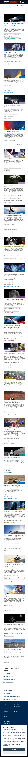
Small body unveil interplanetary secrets (14, 185)
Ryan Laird (6, 64)
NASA (18, 414)
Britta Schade (10, 233)
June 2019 (22, 129)
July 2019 (22, 156)
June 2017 (22, 76)
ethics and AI (15, 282)
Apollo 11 (5, 167)
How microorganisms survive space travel (14, 353)
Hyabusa (12, 195)
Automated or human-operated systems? (13, 79)
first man (10, 167)
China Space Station (16, 255)
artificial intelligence (7, 282)
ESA (10, 34)
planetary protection (12, 140)
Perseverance (6, 443)
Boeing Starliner (7, 633)
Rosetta (20, 61)
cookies (18, 744)
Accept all (14, 749)
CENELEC (9, 224)
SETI (11, 662)
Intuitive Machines (14, 633)
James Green (10, 202)
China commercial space (8, 336)
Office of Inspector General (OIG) (9, 608)
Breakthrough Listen (13, 660)
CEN (5, 224)
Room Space (6, 673)
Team (5, 709)
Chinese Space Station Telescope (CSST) (11, 258)
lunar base (6, 441)
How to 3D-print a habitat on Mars (12, 485)
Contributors (17, 706)
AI (4, 520)
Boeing (10, 605)
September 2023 (21, 351)
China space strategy (18, 336)
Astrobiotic (6, 411)
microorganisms (7, 364)
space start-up (6, 338)
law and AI (21, 282)
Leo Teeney (6, 496)
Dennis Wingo (6, 467)
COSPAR (5, 140)
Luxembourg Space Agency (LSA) (10, 414)
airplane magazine (7, 690)
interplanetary (11, 114)
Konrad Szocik (10, 312)
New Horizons (13, 198)
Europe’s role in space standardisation (13, 215)
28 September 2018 (20, 398)
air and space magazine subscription (12, 685)
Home (5, 704)
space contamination (7, 143)
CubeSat (5, 114)
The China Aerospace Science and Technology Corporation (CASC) (12, 578)
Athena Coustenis (11, 144)
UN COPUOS (21, 143)
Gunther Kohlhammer (16, 34)
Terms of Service (7, 723)
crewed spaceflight (7, 87)
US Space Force (13, 338)
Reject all (14, 752)
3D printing (6, 494)
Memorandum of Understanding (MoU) (16, 441)
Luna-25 (20, 633)
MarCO (16, 114)
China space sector (7, 255)
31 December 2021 (20, 622)
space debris (15, 143)
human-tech (15, 87)
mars (11, 496)
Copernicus (6, 34)
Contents (6, 713)
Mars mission (15, 575)
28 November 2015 (20, 378)
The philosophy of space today (13, 299)
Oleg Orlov (16, 366)
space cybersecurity (18, 520)
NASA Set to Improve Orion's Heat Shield (13, 381)
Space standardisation (8, 231)
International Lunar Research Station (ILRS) (11, 438)
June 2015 (22, 455)
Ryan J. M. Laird (10, 65)
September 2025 (21, 509)
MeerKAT (20, 660)
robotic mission (7, 200)
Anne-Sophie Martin (11, 286)
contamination (13, 362)
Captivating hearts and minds (11, 52)
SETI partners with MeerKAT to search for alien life (14, 650)
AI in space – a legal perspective (11, 273)
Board (5, 706)
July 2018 (22, 103)
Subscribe (13, 2)
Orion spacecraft (20, 608)
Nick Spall (9, 172)
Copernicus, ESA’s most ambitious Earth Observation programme (13, 24)
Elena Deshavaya (10, 366)
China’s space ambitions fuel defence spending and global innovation (12, 326)
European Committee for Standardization (11, 229)
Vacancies (6, 711)
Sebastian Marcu (12, 64)
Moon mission (6, 635)
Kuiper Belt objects (19, 195)
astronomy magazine (8, 676)
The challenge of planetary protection (12, 131)
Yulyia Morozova (16, 367)
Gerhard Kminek (17, 144)
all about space (7, 693)
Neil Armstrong (7, 170)
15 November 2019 (20, 562)
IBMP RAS (19, 362)
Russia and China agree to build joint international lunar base (12, 428)
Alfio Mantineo (10, 92)
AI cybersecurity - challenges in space (13, 511)
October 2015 (21, 21)
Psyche (18, 198)
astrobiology (6, 660)
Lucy (5, 198)
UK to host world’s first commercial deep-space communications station (13, 536)
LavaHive (17, 494)
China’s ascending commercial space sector (14, 246)
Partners (16, 711)
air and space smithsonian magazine (12, 688)
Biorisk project (6, 362)
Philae (16, 61)
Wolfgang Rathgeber (14, 36)
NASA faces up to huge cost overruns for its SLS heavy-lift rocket (14, 595)
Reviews (5, 718)
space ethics (18, 308)
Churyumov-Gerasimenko (8, 61)
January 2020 (21, 182)
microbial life (6, 662)
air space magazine (8, 682)
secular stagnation (7, 470)
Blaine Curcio (10, 260)
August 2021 (21, 270)
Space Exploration (7, 310)
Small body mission (19, 200)
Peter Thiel (16, 467)
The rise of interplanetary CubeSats (12, 105)
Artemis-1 (6, 605)
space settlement (15, 310)
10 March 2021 (21, 425)
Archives (5, 716)
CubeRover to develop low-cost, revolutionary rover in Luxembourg (12, 401)
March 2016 (21, 50)
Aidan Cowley (12, 494)
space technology (7, 90)
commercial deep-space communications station (12, 548)
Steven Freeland (18, 286)
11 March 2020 (21, 592)
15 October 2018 (21, 647)
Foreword (16, 709)
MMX (8, 198)
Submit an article (7, 721)
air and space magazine (9, 679)
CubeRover (11, 411)
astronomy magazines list (9, 699)
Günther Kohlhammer (11, 38)
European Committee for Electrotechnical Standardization (14, 226)
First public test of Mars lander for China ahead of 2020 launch (13, 565)
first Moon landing (17, 167)
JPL (19, 87)
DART (5, 195)
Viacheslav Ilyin (10, 367)
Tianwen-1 (21, 258)
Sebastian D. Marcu (17, 65)
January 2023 (21, 323)
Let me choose (6, 745)
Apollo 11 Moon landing (8, 545)
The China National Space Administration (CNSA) (12, 581)
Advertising (16, 704)
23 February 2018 (21, 533)
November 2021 (21, 297)
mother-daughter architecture (9, 116)
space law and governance (8, 284)
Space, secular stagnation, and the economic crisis (12, 458)
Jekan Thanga (10, 118)
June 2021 (22, 244)
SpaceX (12, 635)
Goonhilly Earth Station (11, 550)
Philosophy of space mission (9, 308)
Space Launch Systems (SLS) (9, 610)
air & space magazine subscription (11, 696)
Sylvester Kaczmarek (11, 522)
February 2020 (21, 213)
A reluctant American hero (10, 159)
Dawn (9, 195)
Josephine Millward (11, 340)
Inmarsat (18, 550)
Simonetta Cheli (7, 36)
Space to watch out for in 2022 (13, 624)
